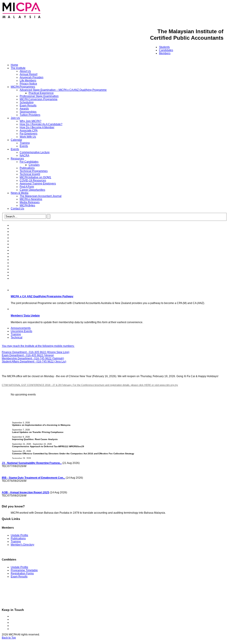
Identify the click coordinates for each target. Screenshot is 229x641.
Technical (16, 337)
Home (14, 64)
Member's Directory (22, 544)
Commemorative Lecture (35, 152)
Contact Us (17, 208)
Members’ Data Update (25, 315)
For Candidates (29, 161)
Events (24, 146)
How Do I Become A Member (37, 127)
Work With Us (28, 136)
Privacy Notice (28, 83)
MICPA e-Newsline (31, 199)
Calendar (16, 139)
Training (25, 143)
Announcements (21, 328)
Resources (17, 158)
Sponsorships (28, 111)
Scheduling (27, 102)
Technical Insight (30, 174)
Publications (27, 168)
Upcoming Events (21, 331)
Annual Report (28, 74)
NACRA (24, 155)
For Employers (28, 133)
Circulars (34, 164)
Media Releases (30, 202)
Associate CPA (29, 130)
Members (164, 53)
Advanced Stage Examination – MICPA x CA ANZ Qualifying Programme (63, 89)
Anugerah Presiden (31, 77)
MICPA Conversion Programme (38, 99)
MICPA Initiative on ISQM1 (35, 177)
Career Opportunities (32, 189)
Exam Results (28, 105)
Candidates (166, 50)
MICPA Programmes (23, 86)
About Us (25, 71)
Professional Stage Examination (39, 96)
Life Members (28, 80)
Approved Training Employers (38, 183)
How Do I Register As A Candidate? (41, 124)
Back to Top (9, 637)
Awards (24, 108)
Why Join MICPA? (30, 121)
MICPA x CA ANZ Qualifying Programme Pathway (42, 296)
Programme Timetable (24, 570)
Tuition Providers (30, 114)
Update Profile (19, 535)
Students (164, 47)
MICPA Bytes (27, 205)
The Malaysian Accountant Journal (40, 196)
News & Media (19, 192)
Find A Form (27, 186)
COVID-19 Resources (33, 180)
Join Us (15, 118)
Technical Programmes (34, 171)
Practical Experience (41, 93)
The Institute (18, 68)
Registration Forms (22, 573)
